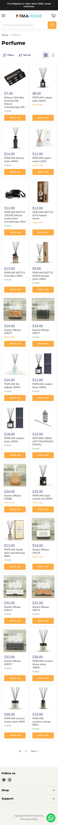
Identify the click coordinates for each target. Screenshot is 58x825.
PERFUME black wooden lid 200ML (42, 497)
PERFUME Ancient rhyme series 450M (14, 720)
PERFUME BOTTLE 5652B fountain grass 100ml (42, 276)
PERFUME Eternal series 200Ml (14, 159)
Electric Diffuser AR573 (40, 608)
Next (34, 751)
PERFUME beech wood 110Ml (41, 159)
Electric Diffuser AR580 (12, 497)
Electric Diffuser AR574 (12, 608)
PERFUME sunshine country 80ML (41, 721)
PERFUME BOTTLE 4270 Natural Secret (42, 215)
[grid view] (45, 55)
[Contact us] (50, 817)
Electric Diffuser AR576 (40, 551)
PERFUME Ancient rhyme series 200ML (42, 664)
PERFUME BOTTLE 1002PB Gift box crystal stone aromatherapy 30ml (15, 217)
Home (5, 35)
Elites (35, 819)
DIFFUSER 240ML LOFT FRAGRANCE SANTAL (42, 441)
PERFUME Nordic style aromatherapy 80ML (14, 553)
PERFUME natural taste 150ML (42, 99)
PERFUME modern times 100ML (42, 385)
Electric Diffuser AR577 (40, 331)
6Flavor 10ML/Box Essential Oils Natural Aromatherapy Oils (14, 102)
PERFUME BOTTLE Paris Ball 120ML (14, 274)
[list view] (52, 55)
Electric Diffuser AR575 (12, 331)
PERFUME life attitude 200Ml (12, 385)
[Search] (52, 25)
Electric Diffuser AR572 (12, 662)
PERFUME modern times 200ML (14, 440)
